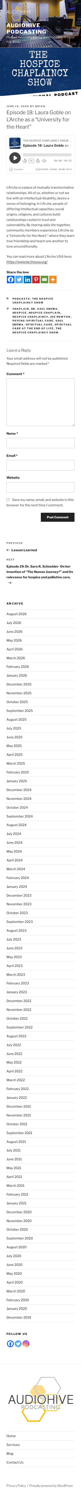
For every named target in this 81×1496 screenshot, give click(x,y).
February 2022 (17, 1089)
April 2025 (14, 755)
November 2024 (19, 799)
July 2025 (13, 728)
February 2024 (17, 878)
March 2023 (15, 975)
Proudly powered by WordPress (51, 1485)
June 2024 (14, 843)
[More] (53, 279)
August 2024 (16, 825)
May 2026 (14, 640)
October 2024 (17, 808)
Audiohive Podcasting (26, 28)
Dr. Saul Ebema (44, 308)
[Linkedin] (27, 279)
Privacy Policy (16, 1485)
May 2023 (14, 957)
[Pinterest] (36, 279)
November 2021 (18, 1115)
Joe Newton (60, 316)
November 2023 (19, 904)
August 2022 (16, 1036)
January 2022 (16, 1098)
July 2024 (13, 834)
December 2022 (18, 1001)
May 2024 (14, 851)
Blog (9, 1454)
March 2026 (15, 658)
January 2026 (16, 675)
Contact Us (15, 1462)
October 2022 (17, 1018)
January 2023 (16, 992)
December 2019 (18, 1317)
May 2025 (14, 746)
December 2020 (19, 1212)
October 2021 (16, 1124)
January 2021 (16, 1203)
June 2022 (14, 1054)
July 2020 (13, 1256)
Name (12, 434)
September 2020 (19, 1238)
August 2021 (16, 1142)
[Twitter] (19, 279)
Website (13, 478)
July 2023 (13, 939)
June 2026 (14, 632)
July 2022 (13, 1045)
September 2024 (19, 816)
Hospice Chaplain (44, 312)
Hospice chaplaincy (30, 316)
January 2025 (16, 781)
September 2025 (19, 711)
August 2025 (16, 720)
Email (11, 456)
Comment (15, 374)
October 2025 (17, 702)
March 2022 (15, 1080)
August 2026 (16, 614)
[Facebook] (10, 279)
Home (11, 1436)
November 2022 (18, 1010)
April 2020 (14, 1282)
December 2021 (18, 1106)
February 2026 (17, 667)
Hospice (20, 312)
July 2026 (13, 623)
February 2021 (17, 1194)
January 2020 (16, 1309)
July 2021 (13, 1150)
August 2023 (16, 931)
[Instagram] (25, 1343)
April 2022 (14, 1071)
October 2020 (17, 1229)
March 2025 (15, 763)
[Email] (44, 279)
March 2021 (15, 1186)
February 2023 (17, 983)
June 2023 (14, 948)
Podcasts (21, 298)
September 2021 (19, 1133)
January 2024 (16, 887)
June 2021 (14, 1159)
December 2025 (19, 684)
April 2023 (14, 966)
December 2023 (19, 895)
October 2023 (17, 913)
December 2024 (19, 790)
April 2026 (14, 649)
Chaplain (21, 308)
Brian (40, 106)
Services (13, 1445)
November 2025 (19, 693)
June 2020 (14, 1265)
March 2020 (15, 1291)
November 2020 (19, 1221)
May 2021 (13, 1168)
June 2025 (14, 737)
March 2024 (15, 869)
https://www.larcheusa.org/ (27, 262)
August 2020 (16, 1247)
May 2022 (14, 1062)
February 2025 (17, 772)
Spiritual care (39, 324)
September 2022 (19, 1027)
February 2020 (17, 1300)
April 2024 (14, 860)
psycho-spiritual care (33, 320)
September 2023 (19, 922)
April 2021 (14, 1177)
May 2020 (14, 1274)
